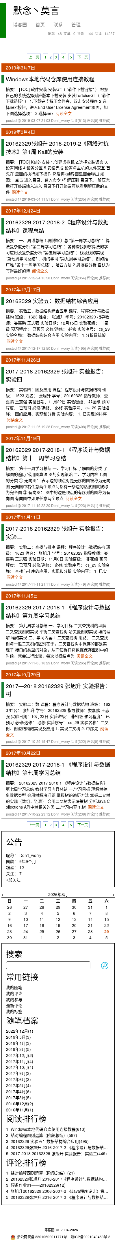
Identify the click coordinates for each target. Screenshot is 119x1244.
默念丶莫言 (36, 10)
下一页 (82, 56)
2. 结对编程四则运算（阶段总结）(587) (41, 1135)
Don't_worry (30, 855)
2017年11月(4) (19, 1061)
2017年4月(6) (18, 1091)
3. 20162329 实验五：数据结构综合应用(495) (47, 1141)
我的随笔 (14, 987)
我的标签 (14, 1011)
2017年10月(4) (19, 1067)
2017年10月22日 (23, 753)
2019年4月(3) (18, 1043)
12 (21, 867)
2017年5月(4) (18, 1085)
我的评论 (14, 993)
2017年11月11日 (23, 517)
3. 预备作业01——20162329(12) (36, 1185)
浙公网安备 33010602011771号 (42, 1236)
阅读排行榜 (26, 1118)
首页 (40, 24)
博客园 (20, 24)
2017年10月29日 (23, 674)
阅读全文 (63, 113)
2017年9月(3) (18, 1073)
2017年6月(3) (18, 1079)
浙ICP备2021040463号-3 (90, 1236)
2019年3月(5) (18, 1049)
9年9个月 (27, 861)
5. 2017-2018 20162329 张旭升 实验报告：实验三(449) (56, 1153)
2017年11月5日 (22, 595)
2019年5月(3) (18, 1037)
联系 (58, 24)
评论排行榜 (26, 1162)
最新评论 (14, 1005)
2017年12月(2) (19, 1055)
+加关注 (13, 879)
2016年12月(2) (19, 1103)
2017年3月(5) (18, 1097)
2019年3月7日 (20, 67)
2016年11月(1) (19, 1110)
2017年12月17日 (23, 289)
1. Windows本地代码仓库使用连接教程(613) (45, 1129)
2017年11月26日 (23, 359)
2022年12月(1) (19, 1031)
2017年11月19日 (23, 438)
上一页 (34, 56)
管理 (76, 24)
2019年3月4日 (20, 132)
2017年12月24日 (23, 210)
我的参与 (14, 999)
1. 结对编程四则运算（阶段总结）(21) (40, 1173)
